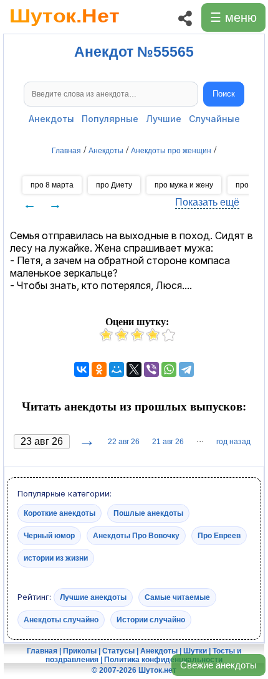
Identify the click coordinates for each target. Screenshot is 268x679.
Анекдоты (51, 118)
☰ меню (233, 17)
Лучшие (163, 118)
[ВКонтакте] (81, 369)
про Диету (114, 185)
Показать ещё (207, 202)
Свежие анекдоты (218, 665)
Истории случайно (151, 619)
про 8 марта (52, 185)
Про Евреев (219, 535)
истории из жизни (56, 558)
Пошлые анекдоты (148, 513)
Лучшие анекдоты (93, 597)
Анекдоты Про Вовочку (136, 535)
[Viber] (151, 369)
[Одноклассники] (99, 369)
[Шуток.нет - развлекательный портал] (64, 28)
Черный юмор (49, 535)
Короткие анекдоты (59, 513)
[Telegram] (186, 369)
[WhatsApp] (168, 369)
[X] (134, 369)
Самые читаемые (177, 597)
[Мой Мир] (116, 369)
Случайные (214, 118)
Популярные (110, 118)
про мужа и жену (184, 185)
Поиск (224, 93)
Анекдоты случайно (61, 619)
